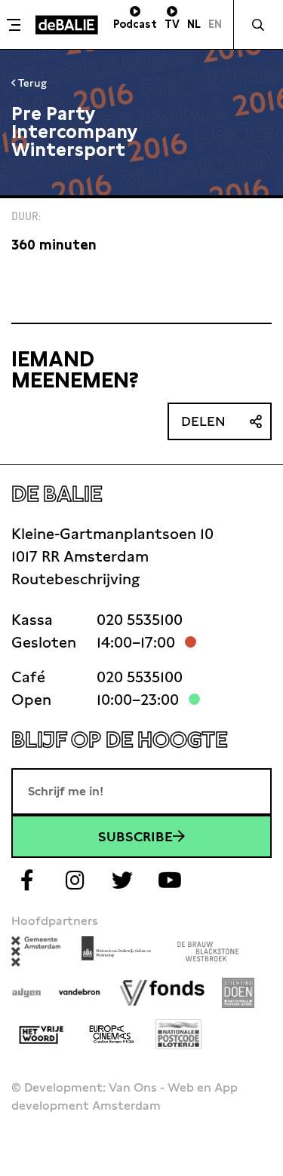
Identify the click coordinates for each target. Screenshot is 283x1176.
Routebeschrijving (75, 579)
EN (215, 24)
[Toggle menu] (15, 25)
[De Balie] (66, 24)
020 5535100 (140, 620)
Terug (31, 83)
